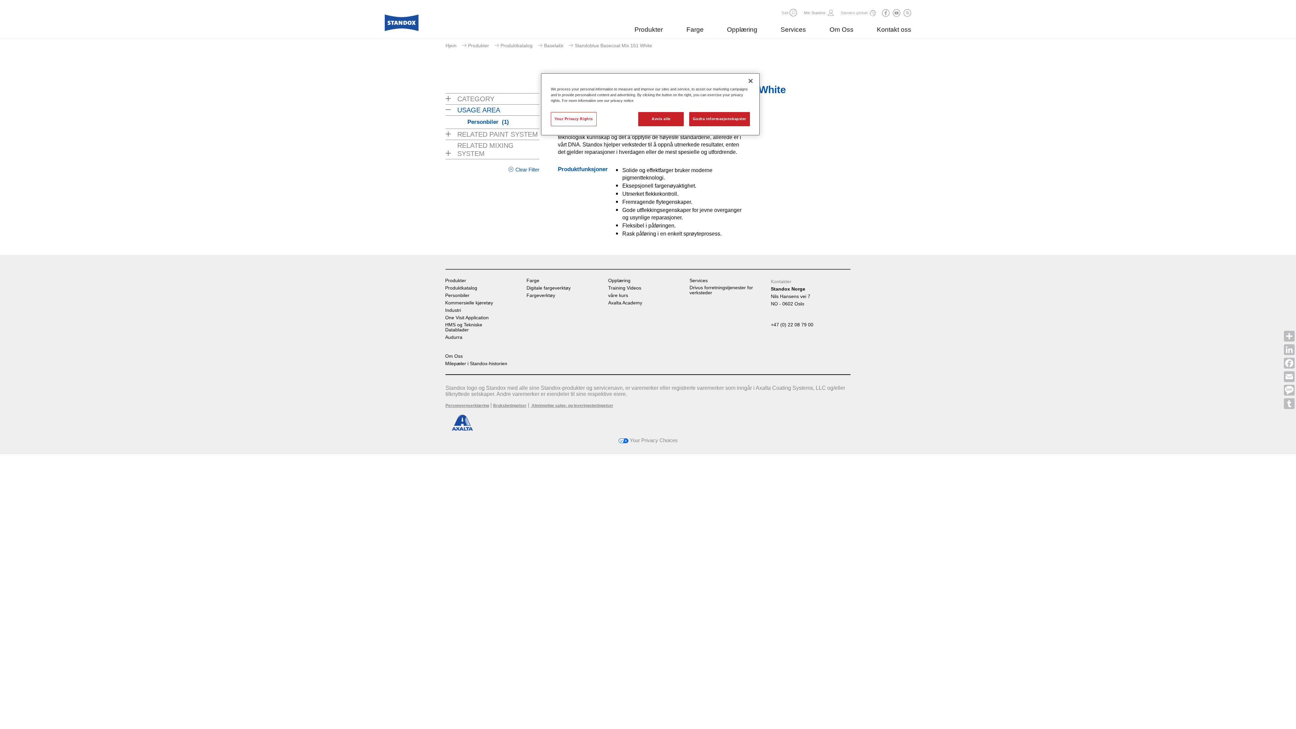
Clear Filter (527, 169)
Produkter (648, 29)
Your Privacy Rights (574, 119)
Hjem (451, 45)
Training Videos (624, 288)
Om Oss (842, 29)
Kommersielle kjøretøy (469, 302)
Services (793, 29)
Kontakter (781, 281)
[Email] (1289, 376)
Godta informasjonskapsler (719, 119)
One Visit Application (467, 317)
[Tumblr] (1289, 403)
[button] (793, 13)
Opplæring (742, 29)
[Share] (1289, 336)
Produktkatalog (517, 45)
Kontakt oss (894, 29)
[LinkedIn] (1289, 349)
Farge (695, 29)
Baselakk (553, 45)
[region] (650, 104)
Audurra (453, 337)
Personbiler (488, 122)
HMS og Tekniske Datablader (463, 327)
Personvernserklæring (467, 405)
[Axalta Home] (401, 24)
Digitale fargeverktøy (548, 288)
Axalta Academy (625, 302)
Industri (453, 310)
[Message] (1289, 390)
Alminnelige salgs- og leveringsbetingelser (572, 405)
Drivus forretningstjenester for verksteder (721, 290)
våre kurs (618, 295)
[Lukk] (750, 81)
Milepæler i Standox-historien (476, 363)
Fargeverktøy (540, 295)
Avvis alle (661, 119)
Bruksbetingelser (509, 405)
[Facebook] (1289, 363)
